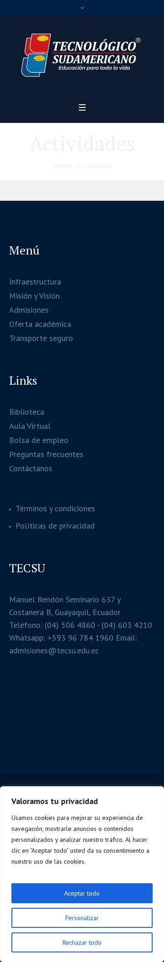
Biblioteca (26, 412)
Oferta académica (40, 324)
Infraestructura (35, 281)
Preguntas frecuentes (46, 454)
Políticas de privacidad (55, 525)
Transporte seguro (41, 338)
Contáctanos (30, 468)
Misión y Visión (34, 295)
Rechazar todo (82, 942)
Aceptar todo (82, 893)
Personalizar (82, 918)
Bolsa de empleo (38, 440)
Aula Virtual (30, 426)
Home (61, 165)
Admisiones (29, 310)
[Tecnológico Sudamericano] (82, 56)
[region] (82, 874)
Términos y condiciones (55, 508)
